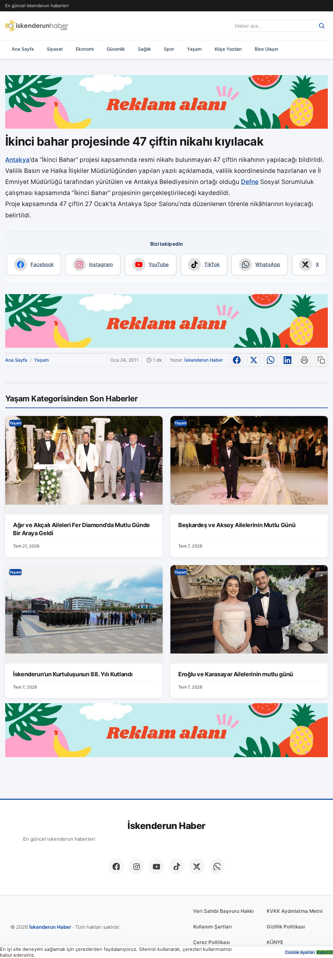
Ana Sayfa (23, 49)
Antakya (17, 159)
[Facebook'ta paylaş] (236, 360)
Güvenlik (116, 49)
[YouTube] (156, 866)
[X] (197, 866)
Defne (250, 182)
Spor (169, 49)
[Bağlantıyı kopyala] (321, 360)
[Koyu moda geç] (224, 26)
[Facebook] (116, 866)
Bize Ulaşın (266, 49)
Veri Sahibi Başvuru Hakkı (223, 911)
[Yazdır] (304, 360)
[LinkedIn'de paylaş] (287, 360)
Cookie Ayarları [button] (300, 952)
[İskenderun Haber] (36, 26)
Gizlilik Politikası (286, 927)
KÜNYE (275, 942)
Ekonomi (85, 49)
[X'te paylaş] (253, 360)
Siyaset (55, 49)
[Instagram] (136, 866)
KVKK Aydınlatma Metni (295, 911)
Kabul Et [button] (324, 952)
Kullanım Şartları (212, 927)
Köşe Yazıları (228, 49)
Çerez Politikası (211, 942)
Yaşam (194, 49)
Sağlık (144, 49)
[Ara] (321, 26)
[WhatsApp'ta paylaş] (270, 360)
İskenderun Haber (203, 360)
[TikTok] (176, 866)
